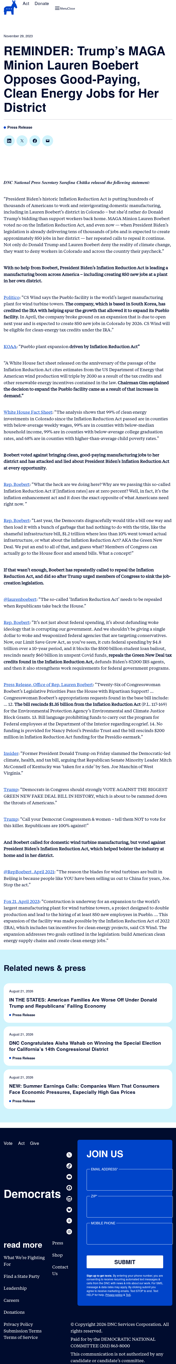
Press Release (19, 127)
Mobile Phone (103, 1223)
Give (34, 1143)
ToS (128, 1295)
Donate (42, 3)
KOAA (10, 346)
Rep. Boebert (17, 484)
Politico (11, 297)
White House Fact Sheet (28, 412)
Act (26, 3)
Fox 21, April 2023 (21, 901)
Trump (11, 789)
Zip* (94, 1196)
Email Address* (104, 1169)
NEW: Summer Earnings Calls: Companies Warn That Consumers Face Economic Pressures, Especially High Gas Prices (84, 1089)
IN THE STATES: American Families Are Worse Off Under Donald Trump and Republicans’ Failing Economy (83, 1003)
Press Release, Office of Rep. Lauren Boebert (48, 684)
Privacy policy (114, 1295)
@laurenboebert (20, 599)
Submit (124, 1262)
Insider (11, 753)
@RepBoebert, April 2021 (29, 871)
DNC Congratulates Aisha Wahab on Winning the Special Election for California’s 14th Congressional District (85, 1046)
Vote (8, 1143)
